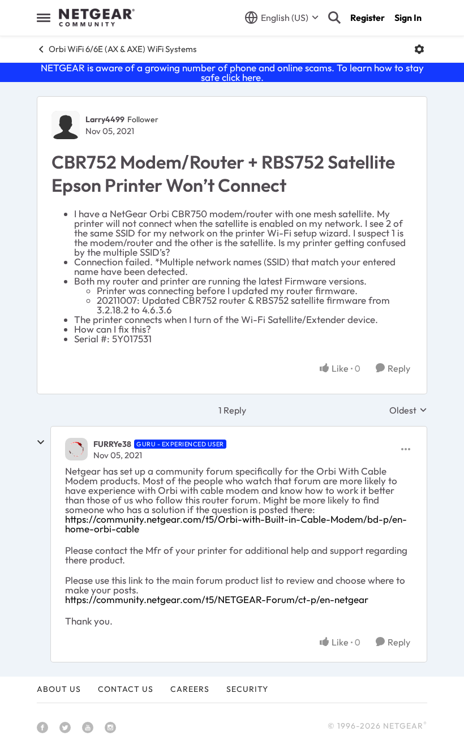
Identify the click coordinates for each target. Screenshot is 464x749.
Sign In (408, 17)
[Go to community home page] (97, 17)
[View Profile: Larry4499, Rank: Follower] (65, 125)
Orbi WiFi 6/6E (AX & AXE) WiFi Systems (122, 49)
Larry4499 (104, 119)
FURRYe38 (112, 444)
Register (367, 17)
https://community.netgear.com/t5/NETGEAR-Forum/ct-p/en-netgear (216, 599)
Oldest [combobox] (408, 410)
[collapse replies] (41, 442)
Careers (189, 689)
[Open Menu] (419, 49)
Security (247, 689)
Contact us (125, 689)
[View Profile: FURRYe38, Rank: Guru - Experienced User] (76, 449)
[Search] (334, 17)
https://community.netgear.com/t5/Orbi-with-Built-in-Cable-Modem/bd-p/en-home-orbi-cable (236, 524)
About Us (59, 689)
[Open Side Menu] (43, 17)
